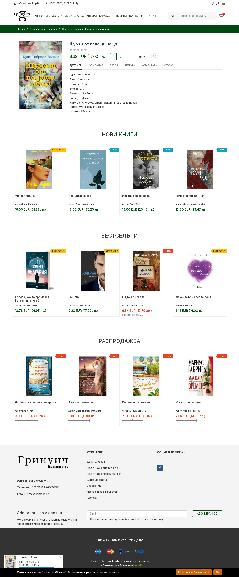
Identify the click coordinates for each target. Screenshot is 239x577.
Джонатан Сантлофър (140, 204)
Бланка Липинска (31, 305)
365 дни (20, 297)
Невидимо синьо (26, 196)
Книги (38, 15)
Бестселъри (53, 15)
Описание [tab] (96, 65)
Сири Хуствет (83, 204)
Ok (217, 572)
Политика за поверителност (104, 473)
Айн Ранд (188, 305)
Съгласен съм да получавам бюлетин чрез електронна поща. (127, 519)
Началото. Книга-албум (192, 196)
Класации (106, 15)
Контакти (136, 15)
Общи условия (96, 461)
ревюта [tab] (130, 65)
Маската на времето (136, 402)
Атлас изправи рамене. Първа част (200, 297)
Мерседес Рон (190, 410)
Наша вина (183, 402)
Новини (121, 15)
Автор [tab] (114, 65)
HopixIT (138, 565)
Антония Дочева (191, 204)
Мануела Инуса (84, 410)
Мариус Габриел (138, 410)
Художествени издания (100, 102)
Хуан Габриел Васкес (91, 106)
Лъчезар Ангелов (31, 204)
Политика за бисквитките (102, 467)
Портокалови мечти (82, 402)
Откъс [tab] (168, 65)
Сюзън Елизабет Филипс (34, 410)
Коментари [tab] (149, 65)
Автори (91, 15)
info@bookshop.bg (29, 3)
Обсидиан (87, 110)
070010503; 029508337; (63, 3)
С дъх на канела (79, 297)
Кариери (92, 497)
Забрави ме (94, 485)
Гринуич (151, 15)
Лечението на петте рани (139, 297)
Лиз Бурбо (134, 305)
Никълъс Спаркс (84, 305)
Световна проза (126, 102)
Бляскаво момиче (27, 402)
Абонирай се (207, 513)
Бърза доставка (97, 479)
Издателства (74, 15)
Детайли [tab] (76, 65)
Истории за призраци (83, 196)
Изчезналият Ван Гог (136, 196)
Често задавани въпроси (102, 491)
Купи (142, 56)
